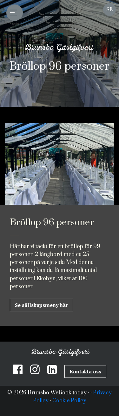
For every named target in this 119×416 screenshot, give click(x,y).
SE (109, 10)
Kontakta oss (85, 371)
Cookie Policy (69, 400)
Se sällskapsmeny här (41, 305)
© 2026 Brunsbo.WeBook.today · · (50, 392)
